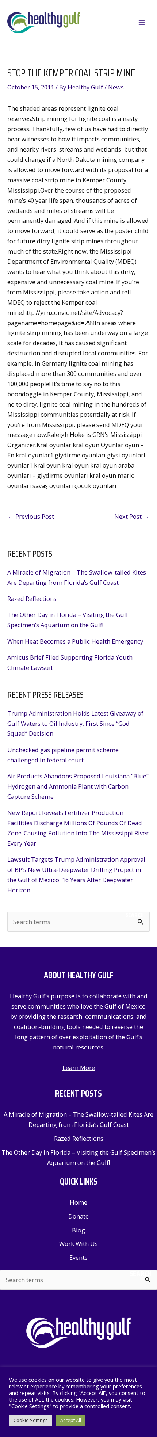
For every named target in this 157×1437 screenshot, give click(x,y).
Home (78, 1202)
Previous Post (31, 516)
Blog (78, 1230)
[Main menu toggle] (141, 23)
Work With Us (78, 1243)
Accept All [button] (70, 1420)
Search (134, 915)
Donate (78, 1216)
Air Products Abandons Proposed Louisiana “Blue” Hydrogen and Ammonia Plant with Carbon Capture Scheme (78, 786)
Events (78, 1257)
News (116, 87)
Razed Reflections (32, 598)
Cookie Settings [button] (31, 1420)
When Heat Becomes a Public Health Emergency (75, 641)
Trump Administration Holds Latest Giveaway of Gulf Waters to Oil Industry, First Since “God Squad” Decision (75, 723)
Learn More (78, 1067)
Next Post (131, 516)
